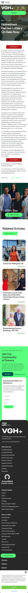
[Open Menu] (23, 8)
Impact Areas (7, 490)
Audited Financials (7, 466)
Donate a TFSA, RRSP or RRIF (10, 533)
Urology (4, 501)
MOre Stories (9, 233)
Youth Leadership (7, 550)
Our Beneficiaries (7, 449)
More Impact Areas (7, 509)
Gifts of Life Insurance (8, 531)
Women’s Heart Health (9, 504)
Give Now (4, 520)
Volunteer (5, 471)
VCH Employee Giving (8, 544)
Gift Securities (6, 536)
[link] (14, 254)
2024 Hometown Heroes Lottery (12, 141)
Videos (4, 564)
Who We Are (6, 447)
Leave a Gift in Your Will (8, 525)
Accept (14, 587)
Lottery (4, 539)
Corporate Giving (7, 528)
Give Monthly (6, 517)
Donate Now (8, 555)
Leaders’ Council (7, 463)
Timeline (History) (7, 452)
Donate (14, 13)
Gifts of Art (5, 542)
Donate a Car (6, 547)
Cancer (4, 493)
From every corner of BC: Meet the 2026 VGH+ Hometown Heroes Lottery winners (13, 296)
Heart (3, 495)
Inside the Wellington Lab (13, 264)
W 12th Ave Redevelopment (10, 506)
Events (4, 568)
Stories (4, 560)
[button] (25, 572)
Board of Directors (7, 458)
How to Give (6, 515)
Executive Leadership (8, 455)
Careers (4, 468)
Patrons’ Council (7, 460)
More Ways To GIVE (20, 374)
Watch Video (14, 215)
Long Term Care (6, 498)
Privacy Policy (14, 591)
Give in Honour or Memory (9, 523)
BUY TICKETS (14, 47)
